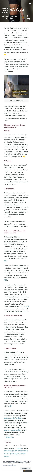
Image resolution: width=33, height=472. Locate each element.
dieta (8, 451)
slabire (24, 453)
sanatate (15, 453)
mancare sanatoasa (18, 451)
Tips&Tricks (19, 448)
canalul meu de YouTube (12, 430)
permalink (6, 456)
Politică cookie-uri (12, 465)
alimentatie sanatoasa (17, 450)
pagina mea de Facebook (13, 418)
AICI (5, 261)
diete (12, 451)
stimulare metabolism (13, 455)
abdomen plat (7, 450)
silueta (20, 453)
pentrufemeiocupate (9, 16)
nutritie (11, 453)
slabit (5, 455)
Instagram (10, 437)
